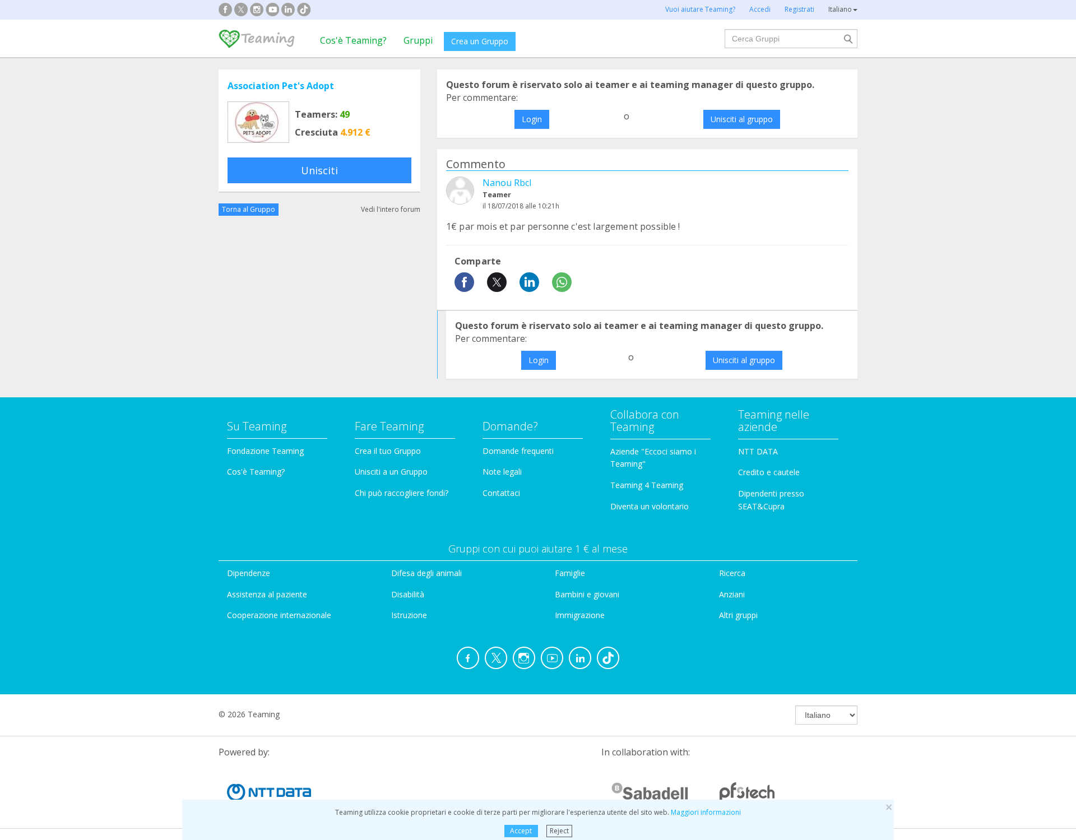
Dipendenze (248, 573)
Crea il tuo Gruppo (388, 450)
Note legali (502, 471)
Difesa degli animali (426, 573)
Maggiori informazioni (706, 812)
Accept (521, 831)
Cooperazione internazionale (279, 615)
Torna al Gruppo (248, 209)
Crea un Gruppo (479, 41)
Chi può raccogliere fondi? (401, 493)
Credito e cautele (769, 472)
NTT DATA (758, 451)
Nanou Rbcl (507, 183)
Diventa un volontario (649, 506)
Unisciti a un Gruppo (391, 471)
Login (532, 119)
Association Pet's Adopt (281, 86)
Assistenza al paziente (267, 594)
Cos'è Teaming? (353, 40)
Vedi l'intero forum (390, 209)
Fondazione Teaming (265, 450)
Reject (559, 831)
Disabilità (407, 594)
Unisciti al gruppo (742, 119)
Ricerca (732, 573)
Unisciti (319, 170)
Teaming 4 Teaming (646, 485)
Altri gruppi (738, 615)
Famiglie (570, 573)
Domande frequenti (518, 450)
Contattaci (501, 493)
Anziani (732, 594)
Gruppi (418, 40)
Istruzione (409, 615)
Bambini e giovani (587, 594)
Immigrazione (580, 615)
